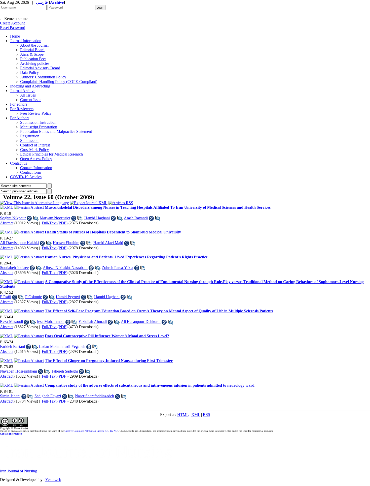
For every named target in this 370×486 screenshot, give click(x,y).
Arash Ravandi (136, 218)
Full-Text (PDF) (54, 223)
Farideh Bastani (12, 346)
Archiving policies (34, 63)
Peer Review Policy (36, 113)
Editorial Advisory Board (40, 68)
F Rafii (5, 297)
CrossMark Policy (34, 149)
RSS (206, 414)
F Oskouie (33, 297)
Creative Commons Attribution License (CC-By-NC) (91, 431)
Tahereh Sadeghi (64, 371)
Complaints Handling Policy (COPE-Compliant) (58, 81)
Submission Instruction (38, 122)
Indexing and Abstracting (30, 86)
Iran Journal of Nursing (18, 471)
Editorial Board (32, 50)
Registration (29, 136)
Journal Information (25, 41)
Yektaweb (53, 479)
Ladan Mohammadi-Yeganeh (62, 346)
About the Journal (34, 45)
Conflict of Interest (35, 145)
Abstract (6, 223)
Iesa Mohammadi (50, 321)
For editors (18, 104)
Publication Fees (33, 59)
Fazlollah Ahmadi (93, 321)
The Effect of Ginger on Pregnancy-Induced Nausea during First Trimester (109, 360)
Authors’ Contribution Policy (43, 77)
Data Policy (29, 72)
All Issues (28, 95)
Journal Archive (22, 90)
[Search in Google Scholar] (29, 218)
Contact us (18, 163)
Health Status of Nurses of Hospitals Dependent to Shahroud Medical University (113, 232)
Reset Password (12, 27)
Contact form (30, 172)
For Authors (19, 118)
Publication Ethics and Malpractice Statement (56, 131)
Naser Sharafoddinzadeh (94, 396)
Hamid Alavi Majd (108, 242)
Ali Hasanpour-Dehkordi (141, 321)
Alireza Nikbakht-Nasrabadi (65, 267)
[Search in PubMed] (35, 218)
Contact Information (36, 168)
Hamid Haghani (97, 218)
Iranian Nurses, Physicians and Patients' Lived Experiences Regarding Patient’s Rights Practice (126, 257)
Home (15, 36)
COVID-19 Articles (26, 177)
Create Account (12, 23)
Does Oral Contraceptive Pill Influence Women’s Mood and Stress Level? (107, 336)
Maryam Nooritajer (55, 218)
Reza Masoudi (11, 321)
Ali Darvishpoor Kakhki (19, 242)
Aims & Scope (32, 54)
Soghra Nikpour (13, 218)
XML (195, 414)
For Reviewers (21, 109)
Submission (29, 140)
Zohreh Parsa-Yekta (117, 267)
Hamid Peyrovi (68, 297)
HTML (183, 414)
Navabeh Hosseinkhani (18, 371)
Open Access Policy (36, 159)
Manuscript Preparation (38, 127)
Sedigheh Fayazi (47, 396)
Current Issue (30, 100)
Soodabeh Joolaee (14, 267)
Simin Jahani (10, 396)
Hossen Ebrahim (66, 242)
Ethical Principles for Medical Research (51, 154)
